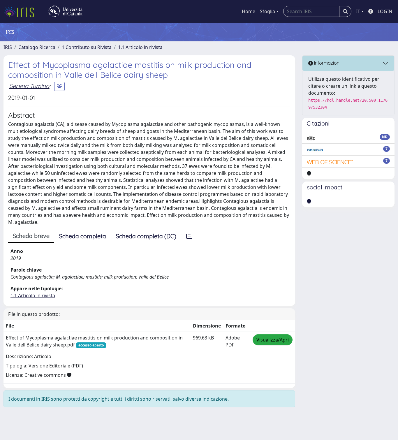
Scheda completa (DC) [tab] (146, 236)
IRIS (7, 47)
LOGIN (385, 11)
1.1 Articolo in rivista (140, 47)
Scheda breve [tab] (31, 236)
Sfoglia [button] (267, 11)
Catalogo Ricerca (36, 47)
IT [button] (358, 11)
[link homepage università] (65, 11)
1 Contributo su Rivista (87, 47)
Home (248, 11)
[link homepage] (21, 11)
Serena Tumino (29, 85)
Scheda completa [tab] (82, 236)
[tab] (189, 236)
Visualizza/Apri (272, 340)
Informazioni (326, 63)
